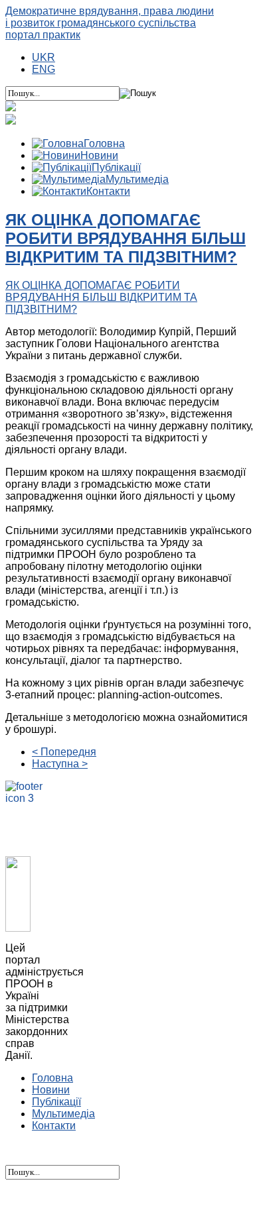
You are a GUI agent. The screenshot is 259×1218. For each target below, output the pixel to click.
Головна (52, 1077)
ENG (43, 69)
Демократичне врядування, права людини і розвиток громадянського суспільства (109, 22)
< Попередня (64, 751)
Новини (51, 1089)
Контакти (54, 1125)
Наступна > (60, 763)
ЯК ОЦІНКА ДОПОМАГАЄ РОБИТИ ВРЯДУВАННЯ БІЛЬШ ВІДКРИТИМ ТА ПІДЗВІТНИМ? (125, 238)
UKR (43, 57)
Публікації (56, 1101)
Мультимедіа (63, 1113)
